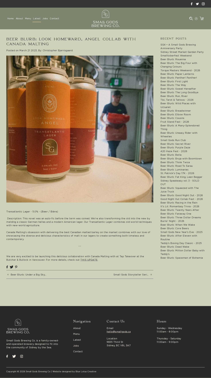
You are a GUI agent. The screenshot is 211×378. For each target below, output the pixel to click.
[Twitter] (197, 3)
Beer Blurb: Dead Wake (174, 246)
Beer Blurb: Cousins (172, 118)
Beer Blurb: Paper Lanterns (177, 74)
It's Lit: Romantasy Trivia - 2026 (179, 206)
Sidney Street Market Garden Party (182, 52)
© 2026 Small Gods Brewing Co (33, 372)
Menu (76, 334)
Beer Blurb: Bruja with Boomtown (181, 158)
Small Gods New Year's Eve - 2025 (181, 232)
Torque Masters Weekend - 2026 (180, 70)
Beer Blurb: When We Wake (177, 224)
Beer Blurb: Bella (171, 155)
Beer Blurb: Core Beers (174, 228)
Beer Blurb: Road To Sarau (176, 166)
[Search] (191, 18)
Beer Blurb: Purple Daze (175, 147)
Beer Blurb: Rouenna (173, 59)
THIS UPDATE (89, 260)
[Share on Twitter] (11, 266)
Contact (78, 351)
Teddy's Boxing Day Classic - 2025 (181, 243)
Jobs (76, 345)
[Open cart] (202, 18)
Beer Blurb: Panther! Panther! (178, 77)
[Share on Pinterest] (16, 266)
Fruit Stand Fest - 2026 (174, 121)
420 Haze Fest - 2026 (173, 151)
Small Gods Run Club (173, 140)
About (77, 328)
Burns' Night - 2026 (172, 221)
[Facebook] (191, 3)
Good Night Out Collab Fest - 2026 (181, 199)
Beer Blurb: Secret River (175, 144)
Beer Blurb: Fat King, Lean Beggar (181, 177)
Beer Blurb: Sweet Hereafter (178, 88)
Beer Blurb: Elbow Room (175, 114)
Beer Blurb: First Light (174, 81)
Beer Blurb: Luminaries (174, 169)
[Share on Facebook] (7, 266)
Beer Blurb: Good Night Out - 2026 (181, 195)
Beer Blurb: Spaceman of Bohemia (181, 257)
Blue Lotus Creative (86, 372)
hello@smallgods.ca (119, 331)
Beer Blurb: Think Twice (175, 162)
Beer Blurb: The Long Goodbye (179, 92)
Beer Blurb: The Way (173, 85)
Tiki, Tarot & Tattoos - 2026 (176, 100)
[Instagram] (203, 3)
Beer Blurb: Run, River (174, 96)
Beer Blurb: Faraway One (175, 213)
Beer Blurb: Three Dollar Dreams (180, 217)
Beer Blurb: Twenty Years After (179, 210)
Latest (77, 340)
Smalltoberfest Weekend (175, 55)
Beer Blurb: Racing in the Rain (178, 202)
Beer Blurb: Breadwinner (175, 110)
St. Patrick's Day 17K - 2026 (177, 173)
